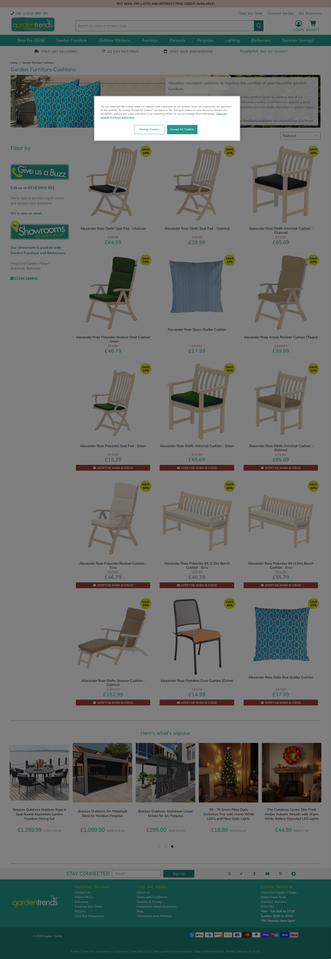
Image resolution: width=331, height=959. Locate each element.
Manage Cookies (149, 129)
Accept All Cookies (182, 129)
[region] (167, 118)
